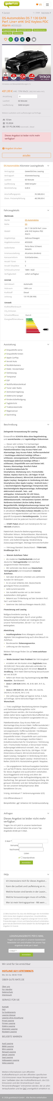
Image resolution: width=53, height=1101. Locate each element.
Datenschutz (7, 992)
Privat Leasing (8, 1020)
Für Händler (7, 989)
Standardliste (29, 857)
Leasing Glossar (9, 1015)
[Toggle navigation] (47, 4)
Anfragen (8, 813)
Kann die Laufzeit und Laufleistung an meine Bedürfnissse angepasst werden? (26, 886)
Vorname (14, 845)
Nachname (14, 849)
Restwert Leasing (9, 1031)
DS (26, 224)
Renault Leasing (9, 1052)
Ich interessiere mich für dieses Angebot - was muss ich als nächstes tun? (26, 880)
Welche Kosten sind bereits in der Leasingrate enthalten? (26, 891)
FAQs (6, 874)
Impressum (7, 995)
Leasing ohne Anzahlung (12, 1018)
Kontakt (5, 1006)
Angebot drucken (13, 148)
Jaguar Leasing (8, 1054)
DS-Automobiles (32, 220)
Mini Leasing (7, 1049)
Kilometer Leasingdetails (24, 165)
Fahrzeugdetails (11, 210)
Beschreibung (10, 424)
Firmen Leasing (8, 1023)
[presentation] (7, 59)
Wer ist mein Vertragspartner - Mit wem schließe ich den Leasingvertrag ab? (26, 902)
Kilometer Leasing (9, 1029)
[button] (10, 39)
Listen (26, 853)
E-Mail (8, 841)
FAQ (4, 1009)
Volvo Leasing (8, 1063)
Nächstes (45, 12)
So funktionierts (9, 1012)
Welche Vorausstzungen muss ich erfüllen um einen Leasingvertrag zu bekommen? (26, 897)
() (40, 4)
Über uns (6, 986)
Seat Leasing (7, 1057)
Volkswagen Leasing (10, 1060)
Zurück (7, 12)
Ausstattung (10, 344)
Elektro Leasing (8, 1026)
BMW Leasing (8, 1046)
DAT (24, 1088)
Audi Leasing (7, 1043)
